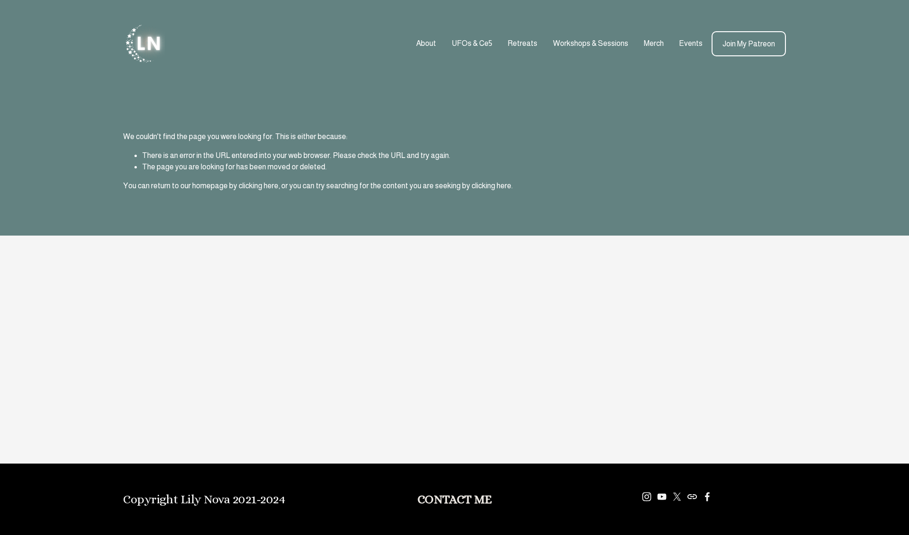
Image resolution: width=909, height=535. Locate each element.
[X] (677, 496)
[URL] (692, 496)
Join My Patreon (748, 44)
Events (691, 43)
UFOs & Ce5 (472, 43)
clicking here (258, 186)
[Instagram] (646, 496)
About (426, 43)
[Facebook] (707, 496)
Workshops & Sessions (590, 43)
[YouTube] (662, 496)
